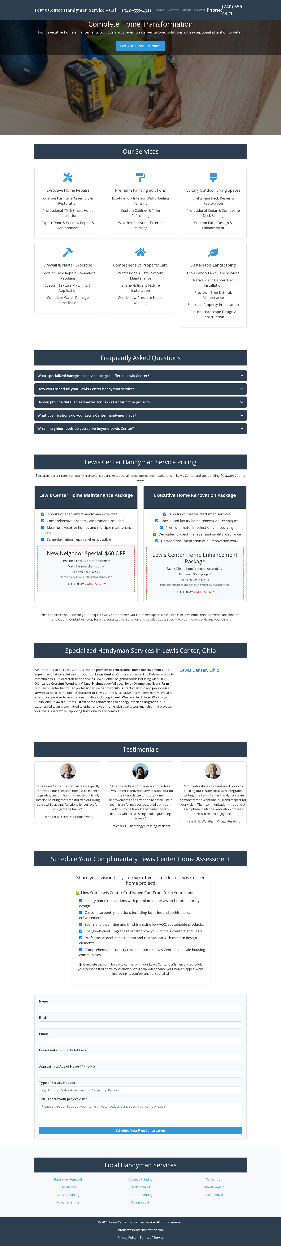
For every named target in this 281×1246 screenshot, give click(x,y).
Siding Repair (140, 1202)
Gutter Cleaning (68, 1195)
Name (43, 1001)
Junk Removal (213, 1195)
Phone (44, 1034)
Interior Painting (141, 1195)
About (186, 10)
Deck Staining (140, 1187)
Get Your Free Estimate (140, 45)
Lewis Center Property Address (62, 1050)
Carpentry (213, 1179)
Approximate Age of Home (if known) (67, 1066)
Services (173, 10)
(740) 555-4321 (96, 584)
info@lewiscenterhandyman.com (140, 1230)
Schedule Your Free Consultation (140, 1130)
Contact (199, 10)
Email (43, 1017)
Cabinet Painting (141, 1179)
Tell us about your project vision (63, 1099)
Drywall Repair (213, 1187)
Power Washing (68, 1202)
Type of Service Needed (57, 1083)
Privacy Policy (126, 1237)
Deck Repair (67, 1187)
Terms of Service (152, 1237)
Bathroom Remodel (68, 1179)
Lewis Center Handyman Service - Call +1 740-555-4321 (92, 10)
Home (160, 10)
